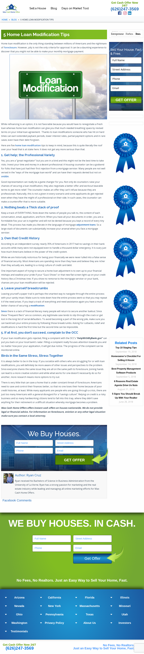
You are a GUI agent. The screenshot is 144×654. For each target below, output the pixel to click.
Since (4, 311)
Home (5, 19)
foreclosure (10, 47)
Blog (54, 8)
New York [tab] (54, 606)
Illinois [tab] (124, 597)
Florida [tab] (89, 597)
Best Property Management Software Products (126, 371)
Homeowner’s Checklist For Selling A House (126, 358)
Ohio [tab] (19, 614)
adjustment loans (86, 224)
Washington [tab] (19, 622)
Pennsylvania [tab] (54, 614)
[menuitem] (37, 8)
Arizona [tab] (19, 597)
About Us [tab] (89, 622)
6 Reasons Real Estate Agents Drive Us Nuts (126, 383)
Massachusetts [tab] (90, 606)
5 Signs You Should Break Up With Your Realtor (126, 396)
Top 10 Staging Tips (126, 347)
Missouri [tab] (125, 606)
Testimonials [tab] (19, 631)
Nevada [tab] (19, 606)
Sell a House (38, 8)
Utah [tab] (125, 614)
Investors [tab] (125, 622)
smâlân (5, 176)
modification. (38, 305)
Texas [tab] (90, 614)
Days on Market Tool (75, 8)
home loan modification (28, 145)
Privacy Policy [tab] (54, 622)
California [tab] (54, 597)
